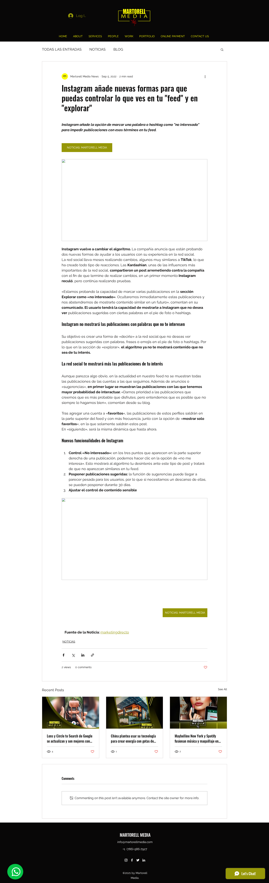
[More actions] (205, 76)
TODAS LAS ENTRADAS (62, 49)
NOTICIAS (97, 49)
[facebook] (132, 860)
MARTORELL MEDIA (135, 835)
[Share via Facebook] (63, 655)
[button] (222, 49)
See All (222, 689)
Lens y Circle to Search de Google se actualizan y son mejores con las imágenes (69, 738)
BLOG (118, 49)
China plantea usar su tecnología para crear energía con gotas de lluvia (133, 738)
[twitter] (138, 860)
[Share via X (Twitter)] (73, 655)
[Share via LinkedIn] (83, 655)
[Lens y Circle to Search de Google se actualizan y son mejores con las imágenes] (70, 713)
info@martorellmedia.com (135, 842)
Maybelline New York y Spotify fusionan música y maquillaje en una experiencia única (197, 738)
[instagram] (126, 860)
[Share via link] (92, 655)
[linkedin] (144, 860)
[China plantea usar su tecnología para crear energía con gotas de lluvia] (134, 713)
